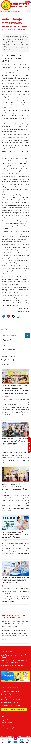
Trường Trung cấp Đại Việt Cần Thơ (11, 702)
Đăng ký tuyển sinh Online (10, 11)
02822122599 (20, 666)
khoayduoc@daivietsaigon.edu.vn (16, 630)
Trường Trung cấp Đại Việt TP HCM (11, 699)
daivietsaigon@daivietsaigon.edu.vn (12, 669)
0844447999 (6, 666)
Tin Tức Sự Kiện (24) (6, 353)
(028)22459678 (13, 627)
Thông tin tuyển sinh (6, 722)
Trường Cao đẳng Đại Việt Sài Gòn (10, 691)
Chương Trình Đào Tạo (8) (8, 349)
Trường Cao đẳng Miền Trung (9, 697)
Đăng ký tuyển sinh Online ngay (14, 709)
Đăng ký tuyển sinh (6, 720)
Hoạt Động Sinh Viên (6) (8, 356)
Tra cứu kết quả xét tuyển (7, 728)
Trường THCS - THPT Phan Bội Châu (11, 705)
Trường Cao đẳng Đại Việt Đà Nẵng (11, 694)
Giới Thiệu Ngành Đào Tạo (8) (9, 346)
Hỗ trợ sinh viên (5, 725)
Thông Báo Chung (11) (7, 360)
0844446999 (24, 11)
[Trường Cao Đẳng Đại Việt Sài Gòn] (26, 2)
